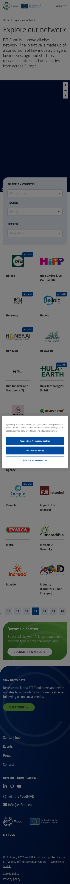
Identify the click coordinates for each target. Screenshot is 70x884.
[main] (35, 442)
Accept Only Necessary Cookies (35, 440)
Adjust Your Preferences (35, 460)
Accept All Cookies (35, 450)
